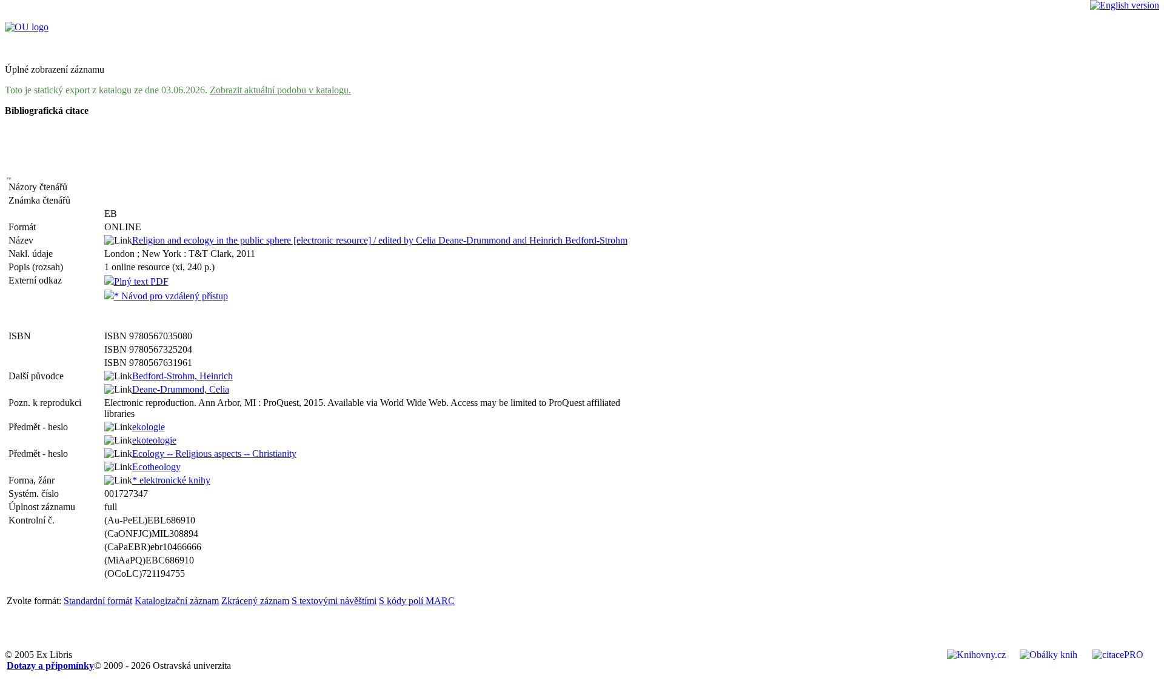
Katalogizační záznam (177, 601)
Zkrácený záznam (255, 601)
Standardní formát (98, 601)
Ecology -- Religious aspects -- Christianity (214, 453)
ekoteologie (154, 440)
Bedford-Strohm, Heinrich (182, 376)
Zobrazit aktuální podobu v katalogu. (280, 90)
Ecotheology (156, 467)
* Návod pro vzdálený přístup (171, 296)
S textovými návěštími (334, 601)
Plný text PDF (141, 281)
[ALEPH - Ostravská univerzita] (26, 27)
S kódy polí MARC (417, 601)
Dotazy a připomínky (50, 665)
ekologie (148, 427)
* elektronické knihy (171, 480)
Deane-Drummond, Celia (180, 389)
